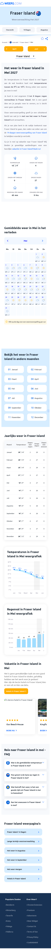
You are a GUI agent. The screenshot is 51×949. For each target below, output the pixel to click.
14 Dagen (27, 30)
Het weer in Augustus (16, 850)
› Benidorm (9, 905)
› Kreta (8, 921)
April (14, 49)
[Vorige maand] (8, 240)
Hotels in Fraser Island (15, 691)
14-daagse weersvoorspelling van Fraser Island (27, 132)
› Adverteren (31, 915)
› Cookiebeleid (32, 942)
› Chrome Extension (34, 905)
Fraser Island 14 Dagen (16, 832)
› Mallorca (9, 931)
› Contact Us (31, 926)
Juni (36, 49)
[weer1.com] (10, 3)
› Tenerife (9, 915)
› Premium (30, 910)
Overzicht (10, 30)
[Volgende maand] (42, 240)
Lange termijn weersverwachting (21, 841)
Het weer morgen (14, 869)
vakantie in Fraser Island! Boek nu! (26, 149)
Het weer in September (17, 860)
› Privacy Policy (32, 937)
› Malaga (8, 926)
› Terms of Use (32, 931)
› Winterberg (10, 910)
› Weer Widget (32, 921)
